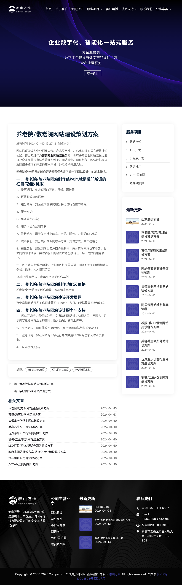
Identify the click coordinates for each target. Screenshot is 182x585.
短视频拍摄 (137, 183)
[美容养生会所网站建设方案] (132, 347)
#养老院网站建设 (36, 369)
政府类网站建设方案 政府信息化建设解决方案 (37, 452)
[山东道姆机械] (132, 223)
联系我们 (146, 9)
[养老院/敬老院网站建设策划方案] (132, 238)
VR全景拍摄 (137, 175)
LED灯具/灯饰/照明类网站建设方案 (30, 445)
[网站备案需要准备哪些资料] (132, 275)
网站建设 (135, 141)
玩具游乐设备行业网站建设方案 (28, 433)
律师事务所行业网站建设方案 (26, 420)
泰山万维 (115, 574)
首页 (49, 9)
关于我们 (61, 9)
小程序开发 (137, 158)
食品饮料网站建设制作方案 (36, 384)
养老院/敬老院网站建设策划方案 (28, 408)
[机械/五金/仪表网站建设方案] (132, 383)
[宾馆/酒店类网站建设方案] (132, 257)
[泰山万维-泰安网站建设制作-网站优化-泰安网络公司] (19, 9)
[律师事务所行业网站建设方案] (132, 293)
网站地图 (99, 578)
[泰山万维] (22, 500)
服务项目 (93, 9)
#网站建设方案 (82, 369)
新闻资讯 (77, 9)
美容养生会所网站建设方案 (25, 427)
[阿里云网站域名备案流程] (132, 311)
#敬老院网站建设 (60, 369)
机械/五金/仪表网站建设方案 (26, 439)
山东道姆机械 (150, 219)
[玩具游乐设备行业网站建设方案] (132, 365)
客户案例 (112, 9)
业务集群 (162, 9)
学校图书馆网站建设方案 (35, 391)
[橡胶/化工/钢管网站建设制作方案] (132, 329)
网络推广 (135, 166)
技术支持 (128, 9)
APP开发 (135, 150)
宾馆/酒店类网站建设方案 (24, 414)
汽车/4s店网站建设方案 (23, 464)
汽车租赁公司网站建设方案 (25, 458)
